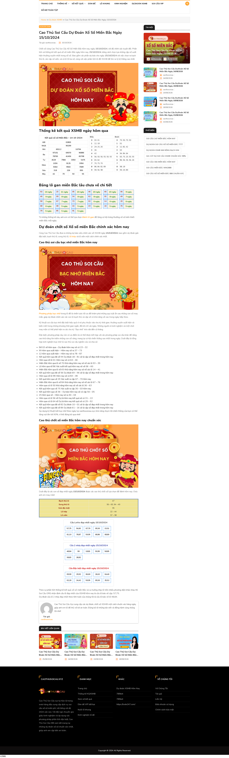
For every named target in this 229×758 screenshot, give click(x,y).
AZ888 (3, 756)
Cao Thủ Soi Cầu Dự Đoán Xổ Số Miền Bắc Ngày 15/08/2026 (174, 113)
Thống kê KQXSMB (87, 693)
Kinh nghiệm (120, 3)
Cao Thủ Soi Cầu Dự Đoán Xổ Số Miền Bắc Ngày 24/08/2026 (75, 653)
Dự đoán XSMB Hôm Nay (128, 688)
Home (43, 20)
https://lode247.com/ (125, 704)
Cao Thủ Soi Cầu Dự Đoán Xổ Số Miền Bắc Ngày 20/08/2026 (100, 653)
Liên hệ (158, 699)
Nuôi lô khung (84, 709)
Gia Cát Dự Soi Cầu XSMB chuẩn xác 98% (166, 156)
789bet (119, 693)
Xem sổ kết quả (85, 699)
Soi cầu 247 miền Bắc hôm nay (160, 138)
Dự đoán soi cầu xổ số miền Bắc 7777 (164, 144)
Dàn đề (91, 3)
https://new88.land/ (52, 735)
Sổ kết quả (77, 3)
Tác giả (158, 693)
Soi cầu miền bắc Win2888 (158, 168)
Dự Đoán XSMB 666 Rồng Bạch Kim (162, 150)
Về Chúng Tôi (161, 688)
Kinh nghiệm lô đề (86, 715)
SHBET (34, 735)
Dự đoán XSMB (139, 3)
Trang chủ (47, 3)
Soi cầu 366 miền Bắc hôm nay (160, 162)
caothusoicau (50, 43)
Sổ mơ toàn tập (49, 10)
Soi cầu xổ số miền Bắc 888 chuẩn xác (165, 173)
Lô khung (105, 3)
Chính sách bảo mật (164, 709)
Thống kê (62, 3)
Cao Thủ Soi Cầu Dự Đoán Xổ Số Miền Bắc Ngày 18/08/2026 (126, 653)
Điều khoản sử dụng (164, 704)
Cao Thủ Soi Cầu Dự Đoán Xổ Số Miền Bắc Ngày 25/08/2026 (49, 653)
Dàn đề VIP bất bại (86, 704)
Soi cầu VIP (158, 3)
